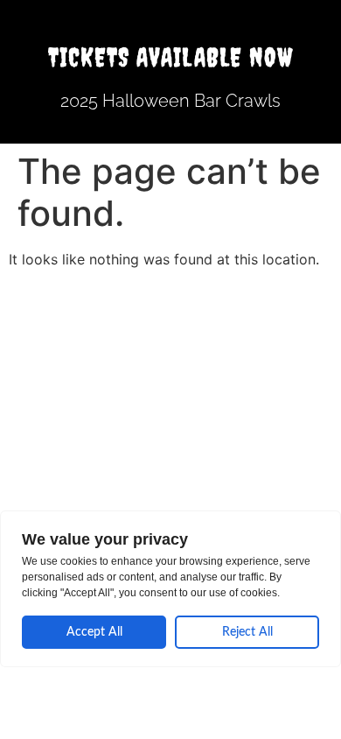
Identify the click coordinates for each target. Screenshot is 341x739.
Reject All (247, 632)
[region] (170, 588)
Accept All (94, 632)
